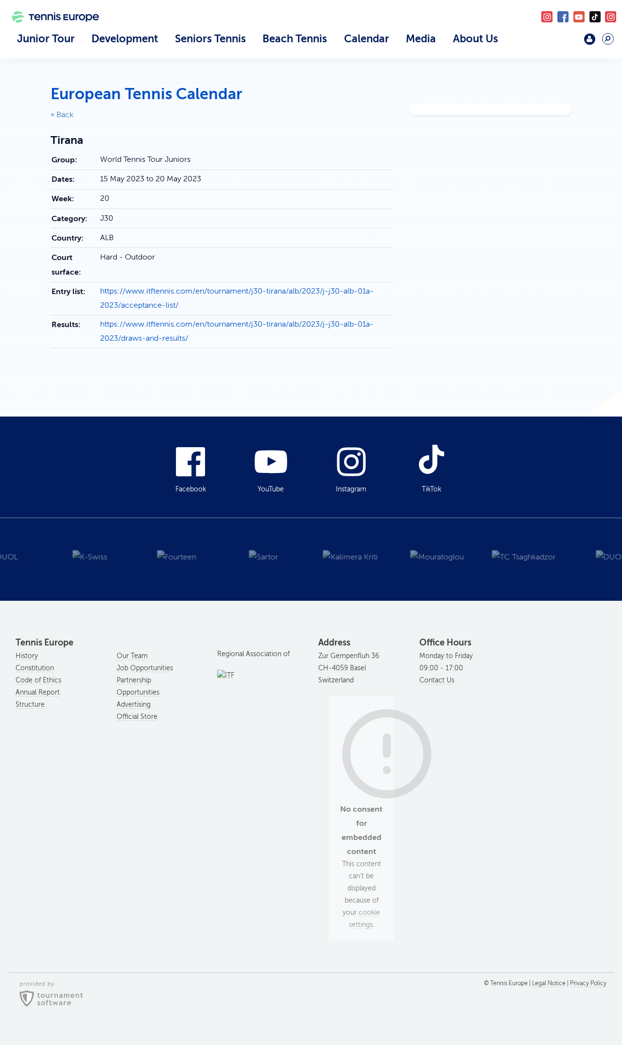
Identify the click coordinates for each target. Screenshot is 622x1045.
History (27, 656)
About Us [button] (475, 39)
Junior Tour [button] (46, 39)
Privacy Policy (588, 983)
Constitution (35, 668)
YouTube (579, 16)
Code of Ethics (38, 680)
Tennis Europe (51, 30)
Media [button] (421, 39)
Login (589, 39)
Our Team (132, 656)
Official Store (137, 716)
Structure (30, 704)
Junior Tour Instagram (547, 16)
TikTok (595, 16)
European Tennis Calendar (146, 94)
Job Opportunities (145, 668)
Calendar (366, 39)
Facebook (563, 16)
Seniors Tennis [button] (210, 39)
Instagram (351, 489)
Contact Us (436, 680)
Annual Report (38, 692)
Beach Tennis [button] (294, 39)
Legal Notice (549, 983)
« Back (62, 114)
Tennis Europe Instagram (610, 16)
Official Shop (566, 42)
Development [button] (124, 39)
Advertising (134, 704)
